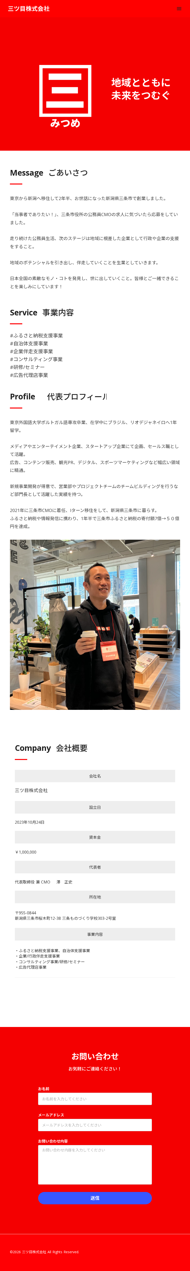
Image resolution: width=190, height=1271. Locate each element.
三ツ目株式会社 (28, 8)
